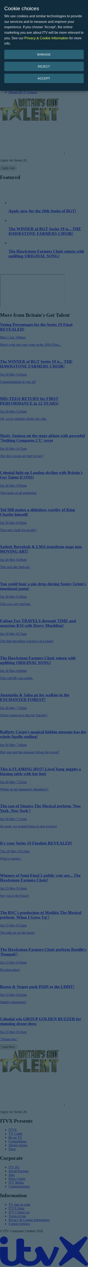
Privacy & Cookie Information (46, 38)
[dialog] (44, 45)
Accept (44, 78)
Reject (44, 66)
